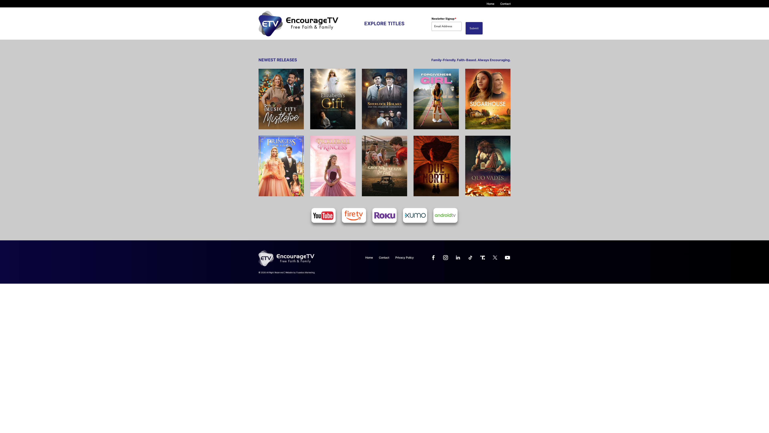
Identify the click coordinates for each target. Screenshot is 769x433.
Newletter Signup (444, 18)
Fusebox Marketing (305, 272)
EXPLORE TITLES (384, 23)
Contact (505, 3)
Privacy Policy (404, 257)
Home (490, 3)
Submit (474, 28)
